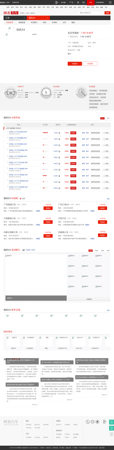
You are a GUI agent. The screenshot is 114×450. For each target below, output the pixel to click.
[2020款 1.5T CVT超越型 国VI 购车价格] (59, 170)
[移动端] (57, 2)
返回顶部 (111, 434)
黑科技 (75, 437)
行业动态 (37, 437)
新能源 (58, 437)
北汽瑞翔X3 (29, 348)
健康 (101, 7)
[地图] (38, 211)
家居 (88, 7)
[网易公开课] (64, 2)
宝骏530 (13, 348)
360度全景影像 (93, 104)
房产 (83, 7)
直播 (70, 7)
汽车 (43, 7)
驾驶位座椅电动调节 (95, 100)
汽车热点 (67, 434)
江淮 (27, 13)
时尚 (66, 7)
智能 (57, 7)
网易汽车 (11, 13)
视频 (73, 22)
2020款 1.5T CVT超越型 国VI (18, 168)
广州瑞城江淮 (10, 204)
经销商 (54, 22)
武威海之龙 (63, 232)
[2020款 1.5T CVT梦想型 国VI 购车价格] (59, 176)
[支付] (78, 2)
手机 (52, 7)
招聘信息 (55, 448)
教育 (92, 7)
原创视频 (58, 434)
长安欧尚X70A (62, 348)
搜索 (107, 13)
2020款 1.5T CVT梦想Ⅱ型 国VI (18, 181)
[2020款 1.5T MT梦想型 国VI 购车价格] (59, 145)
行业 (27, 433)
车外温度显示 (93, 90)
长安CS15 (79, 348)
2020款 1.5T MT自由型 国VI (18, 132)
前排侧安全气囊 (101, 94)
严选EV (67, 437)
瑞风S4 (33, 13)
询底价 (48, 208)
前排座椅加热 (93, 107)
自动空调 (103, 97)
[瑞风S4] (8, 255)
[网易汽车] (11, 423)
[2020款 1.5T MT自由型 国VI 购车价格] (59, 133)
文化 (75, 7)
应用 (7, 2)
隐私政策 (68, 448)
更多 (108, 199)
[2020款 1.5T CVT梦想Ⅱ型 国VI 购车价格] (59, 182)
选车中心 (58, 424)
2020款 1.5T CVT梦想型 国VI (18, 175)
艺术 (106, 7)
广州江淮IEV (63, 204)
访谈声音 (45, 437)
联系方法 (48, 448)
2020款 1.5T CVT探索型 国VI (18, 187)
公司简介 (42, 448)
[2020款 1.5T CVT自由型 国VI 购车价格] (59, 164)
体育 (12, 7)
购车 (27, 421)
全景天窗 (92, 94)
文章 (64, 22)
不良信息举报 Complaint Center (88, 448)
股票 (39, 7)
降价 (44, 22)
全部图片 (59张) (30, 250)
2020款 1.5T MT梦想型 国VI (18, 144)
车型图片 (34, 22)
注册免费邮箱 (100, 2)
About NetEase (33, 448)
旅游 (79, 7)
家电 (61, 7)
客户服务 (62, 448)
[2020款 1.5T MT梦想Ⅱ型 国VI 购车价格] (59, 151)
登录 (90, 2)
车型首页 (9, 22)
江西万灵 (62, 218)
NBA (17, 7)
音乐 (26, 7)
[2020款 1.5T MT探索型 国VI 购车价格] (59, 157)
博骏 (46, 348)
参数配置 (22, 22)
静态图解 (76, 434)
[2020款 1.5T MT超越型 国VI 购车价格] (59, 139)
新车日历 (37, 424)
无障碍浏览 (15, 2)
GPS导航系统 (103, 90)
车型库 (22, 13)
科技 (48, 7)
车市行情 (28, 428)
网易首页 (2, 2)
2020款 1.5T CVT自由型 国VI (18, 162)
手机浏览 (111, 428)
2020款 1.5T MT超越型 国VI (18, 138)
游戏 (30, 7)
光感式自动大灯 (94, 97)
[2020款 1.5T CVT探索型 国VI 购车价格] (59, 188)
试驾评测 (45, 424)
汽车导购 (37, 428)
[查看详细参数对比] (10, 91)
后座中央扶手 (104, 104)
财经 (35, 7)
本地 (97, 7)
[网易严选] (72, 2)
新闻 (8, 7)
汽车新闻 (28, 437)
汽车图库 (67, 424)
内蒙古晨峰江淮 (11, 232)
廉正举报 (102, 448)
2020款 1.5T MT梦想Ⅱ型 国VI (18, 150)
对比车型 (111, 422)
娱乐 (21, 7)
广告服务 (75, 448)
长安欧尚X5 (95, 348)
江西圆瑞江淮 (10, 218)
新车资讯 (28, 424)
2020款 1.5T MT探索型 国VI (18, 156)
